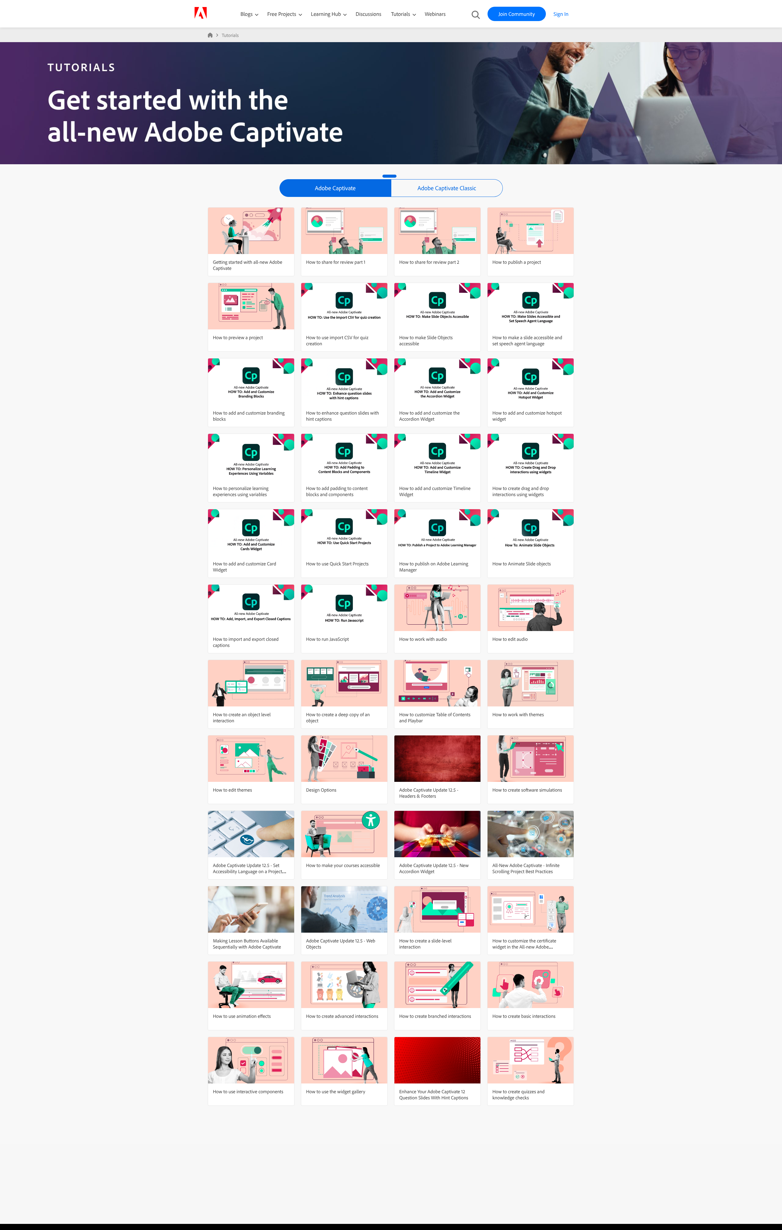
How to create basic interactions (523, 1016)
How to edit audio (510, 639)
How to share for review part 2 (429, 262)
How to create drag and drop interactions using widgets (520, 491)
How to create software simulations (527, 790)
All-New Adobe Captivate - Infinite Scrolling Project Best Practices (526, 868)
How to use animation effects (242, 1016)
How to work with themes (518, 714)
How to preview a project (238, 337)
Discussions (368, 13)
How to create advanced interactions (342, 1016)
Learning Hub (326, 13)
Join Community (517, 13)
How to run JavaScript (327, 639)
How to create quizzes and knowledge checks (518, 1094)
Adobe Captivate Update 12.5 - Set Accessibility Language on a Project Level (247, 871)
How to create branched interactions (435, 1016)
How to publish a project (516, 262)
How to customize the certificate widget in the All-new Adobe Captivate (524, 947)
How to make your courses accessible (343, 865)
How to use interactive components (248, 1091)
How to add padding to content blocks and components (336, 491)
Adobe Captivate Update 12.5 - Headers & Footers (428, 793)
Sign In (561, 13)
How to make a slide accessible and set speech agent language (527, 340)
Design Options (321, 790)
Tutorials (401, 13)
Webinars (435, 13)
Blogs (246, 13)
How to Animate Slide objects (521, 564)
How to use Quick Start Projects (337, 564)
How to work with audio (423, 639)
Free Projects (282, 13)
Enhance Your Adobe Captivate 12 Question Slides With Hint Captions (433, 1094)
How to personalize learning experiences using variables (241, 491)
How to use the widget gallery (335, 1091)
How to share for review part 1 (335, 262)
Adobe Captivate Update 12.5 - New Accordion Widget (434, 868)
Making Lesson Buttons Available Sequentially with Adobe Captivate (247, 944)
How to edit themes (232, 790)
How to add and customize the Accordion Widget (429, 416)
